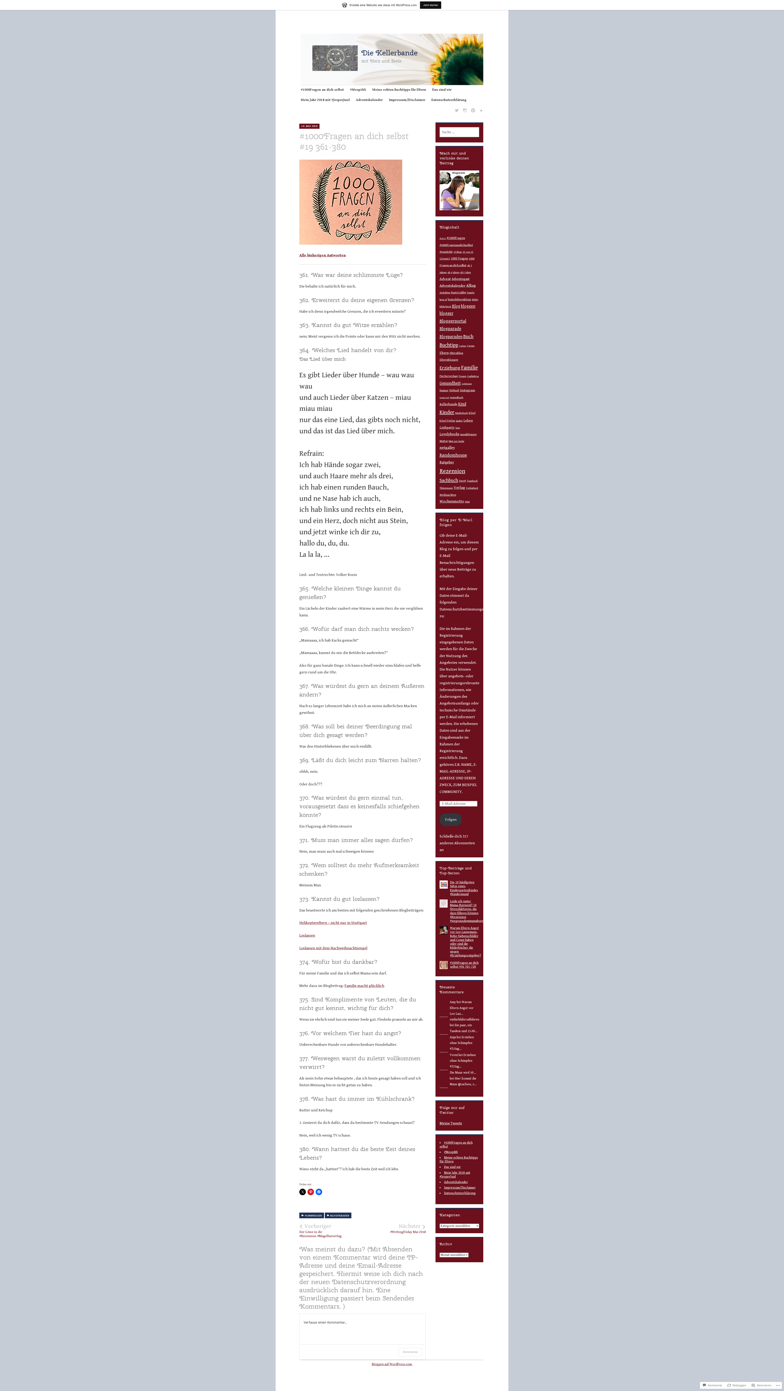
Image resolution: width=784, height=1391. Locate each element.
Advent (445, 279)
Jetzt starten (430, 5)
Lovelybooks (449, 434)
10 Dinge (457, 252)
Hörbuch (454, 390)
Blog (456, 306)
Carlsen (462, 346)
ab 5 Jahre (465, 272)
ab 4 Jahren (454, 272)
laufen (459, 420)
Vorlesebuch (472, 488)
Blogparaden (339, 1215)
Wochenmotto (452, 501)
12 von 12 (468, 252)
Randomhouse (453, 455)
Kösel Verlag (447, 420)
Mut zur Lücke (456, 441)
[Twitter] (457, 111)
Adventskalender (369, 100)
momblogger (468, 434)
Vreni (454, 1055)
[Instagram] (465, 111)
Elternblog (456, 353)
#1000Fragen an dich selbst (322, 90)
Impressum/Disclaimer (407, 100)
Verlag (459, 487)
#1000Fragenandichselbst (456, 245)
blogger (446, 313)
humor (444, 390)
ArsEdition (445, 292)
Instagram (467, 390)
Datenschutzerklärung (449, 100)
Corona (470, 346)
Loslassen (307, 935)
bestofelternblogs (459, 299)
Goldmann (467, 383)
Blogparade (450, 328)
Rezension (452, 471)
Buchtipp (449, 345)
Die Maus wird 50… (463, 1073)
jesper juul (444, 397)
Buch (468, 336)
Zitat (467, 501)
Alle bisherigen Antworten (322, 255)
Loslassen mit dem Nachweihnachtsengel (333, 948)
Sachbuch (449, 480)
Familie (469, 368)
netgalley (447, 448)
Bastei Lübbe (458, 292)
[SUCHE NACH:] (459, 132)
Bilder (475, 299)
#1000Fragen (313, 1215)
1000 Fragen (459, 259)
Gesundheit (450, 383)
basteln (470, 292)
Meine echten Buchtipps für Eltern (399, 90)
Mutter (444, 441)
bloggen (468, 306)
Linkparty (447, 428)
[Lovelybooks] (481, 111)
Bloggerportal (453, 321)
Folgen (451, 819)
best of (443, 299)
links (457, 428)
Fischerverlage (449, 376)
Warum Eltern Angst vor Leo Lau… (461, 1008)
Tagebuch (472, 481)
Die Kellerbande (389, 53)
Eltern (444, 353)
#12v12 (443, 238)
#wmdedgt (446, 252)
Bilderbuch (445, 306)
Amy (453, 1002)
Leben (468, 421)
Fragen (462, 376)
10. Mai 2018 (309, 126)
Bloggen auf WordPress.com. (392, 1364)
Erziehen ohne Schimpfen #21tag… (462, 1043)
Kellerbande (448, 404)
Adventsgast (461, 279)
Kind (462, 404)
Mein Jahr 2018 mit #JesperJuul (325, 100)
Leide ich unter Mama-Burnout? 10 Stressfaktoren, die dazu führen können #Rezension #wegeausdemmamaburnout (469, 911)
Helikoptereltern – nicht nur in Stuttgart (333, 923)
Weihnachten (448, 495)
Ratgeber (447, 462)
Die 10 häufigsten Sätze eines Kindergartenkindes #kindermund (464, 888)
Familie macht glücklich (364, 985)
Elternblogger (449, 360)
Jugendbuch (456, 397)
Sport (462, 481)
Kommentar (410, 1352)
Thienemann (446, 488)
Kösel (472, 413)
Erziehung (450, 368)
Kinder (447, 412)
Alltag (471, 285)
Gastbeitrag (473, 376)
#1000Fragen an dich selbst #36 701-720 (464, 965)
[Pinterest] (473, 111)
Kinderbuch (461, 413)
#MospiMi (358, 90)
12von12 (445, 258)
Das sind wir (442, 90)
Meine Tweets (451, 1123)
